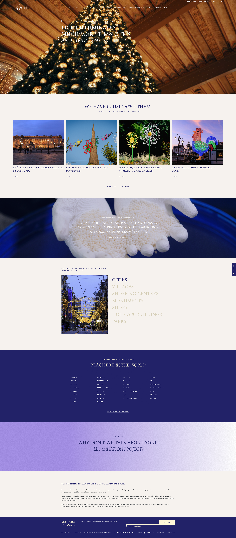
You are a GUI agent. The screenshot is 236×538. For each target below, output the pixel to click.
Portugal (75, 388)
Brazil (73, 398)
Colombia (101, 395)
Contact (158, 7)
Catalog (215, 1)
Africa (73, 402)
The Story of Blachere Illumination (97, 532)
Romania (127, 388)
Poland (126, 377)
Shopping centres (135, 293)
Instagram (171, 532)
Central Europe (130, 391)
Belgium (100, 398)
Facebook (150, 532)
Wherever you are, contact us (118, 411)
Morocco (101, 377)
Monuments (127, 300)
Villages (123, 286)
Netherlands (155, 384)
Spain (152, 391)
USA (151, 381)
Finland (100, 391)
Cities (119, 280)
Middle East (102, 384)
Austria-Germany (130, 398)
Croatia (74, 395)
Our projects (66, 532)
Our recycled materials (118, 237)
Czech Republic (104, 388)
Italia (152, 377)
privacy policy (137, 526)
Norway (126, 384)
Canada (126, 395)
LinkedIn (160, 532)
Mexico (74, 384)
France (100, 402)
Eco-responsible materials (124, 532)
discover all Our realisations (118, 187)
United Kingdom (157, 388)
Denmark (154, 395)
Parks (119, 321)
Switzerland (102, 381)
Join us (139, 532)
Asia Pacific (155, 398)
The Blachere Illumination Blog (197, 1)
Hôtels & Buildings (137, 314)
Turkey (126, 381)
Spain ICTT (75, 377)
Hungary (74, 391)
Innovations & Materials (137, 7)
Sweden (74, 381)
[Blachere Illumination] (21, 7)
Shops (119, 307)
